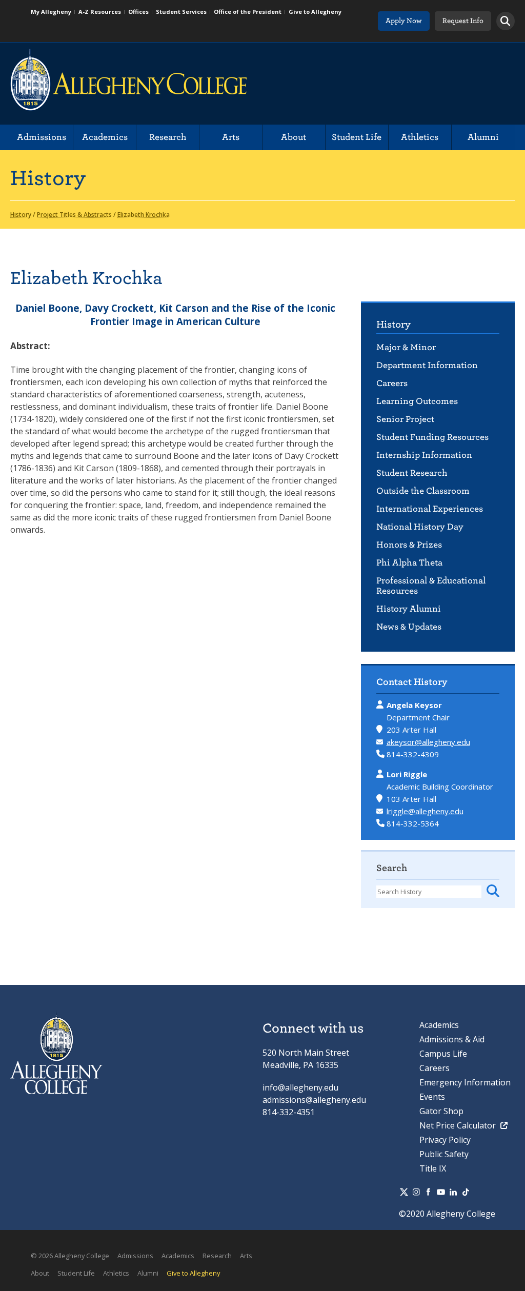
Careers (392, 383)
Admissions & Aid (451, 1039)
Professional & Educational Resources (431, 586)
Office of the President (247, 11)
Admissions (41, 137)
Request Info (462, 21)
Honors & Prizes (409, 545)
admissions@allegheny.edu (314, 1099)
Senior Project (405, 419)
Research (168, 137)
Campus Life (443, 1053)
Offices (138, 11)
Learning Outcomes (417, 401)
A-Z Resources (99, 11)
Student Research (412, 473)
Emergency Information (465, 1082)
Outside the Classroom (423, 491)
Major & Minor (406, 347)
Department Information (427, 365)
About (293, 137)
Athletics (419, 137)
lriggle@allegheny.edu (425, 811)
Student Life (356, 137)
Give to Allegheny (315, 11)
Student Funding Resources (432, 437)
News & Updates (408, 627)
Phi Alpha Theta (409, 563)
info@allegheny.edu (300, 1087)
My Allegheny (51, 11)
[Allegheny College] (128, 84)
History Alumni (408, 609)
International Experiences (429, 509)
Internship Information (424, 455)
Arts (230, 137)
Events (432, 1096)
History (393, 324)
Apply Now (404, 21)
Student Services (181, 11)
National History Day (419, 527)
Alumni (483, 137)
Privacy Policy (445, 1139)
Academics (105, 137)
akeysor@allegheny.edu (428, 742)
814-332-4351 (288, 1112)
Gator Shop (441, 1111)
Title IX (432, 1168)
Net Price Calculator (458, 1125)
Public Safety (444, 1154)
